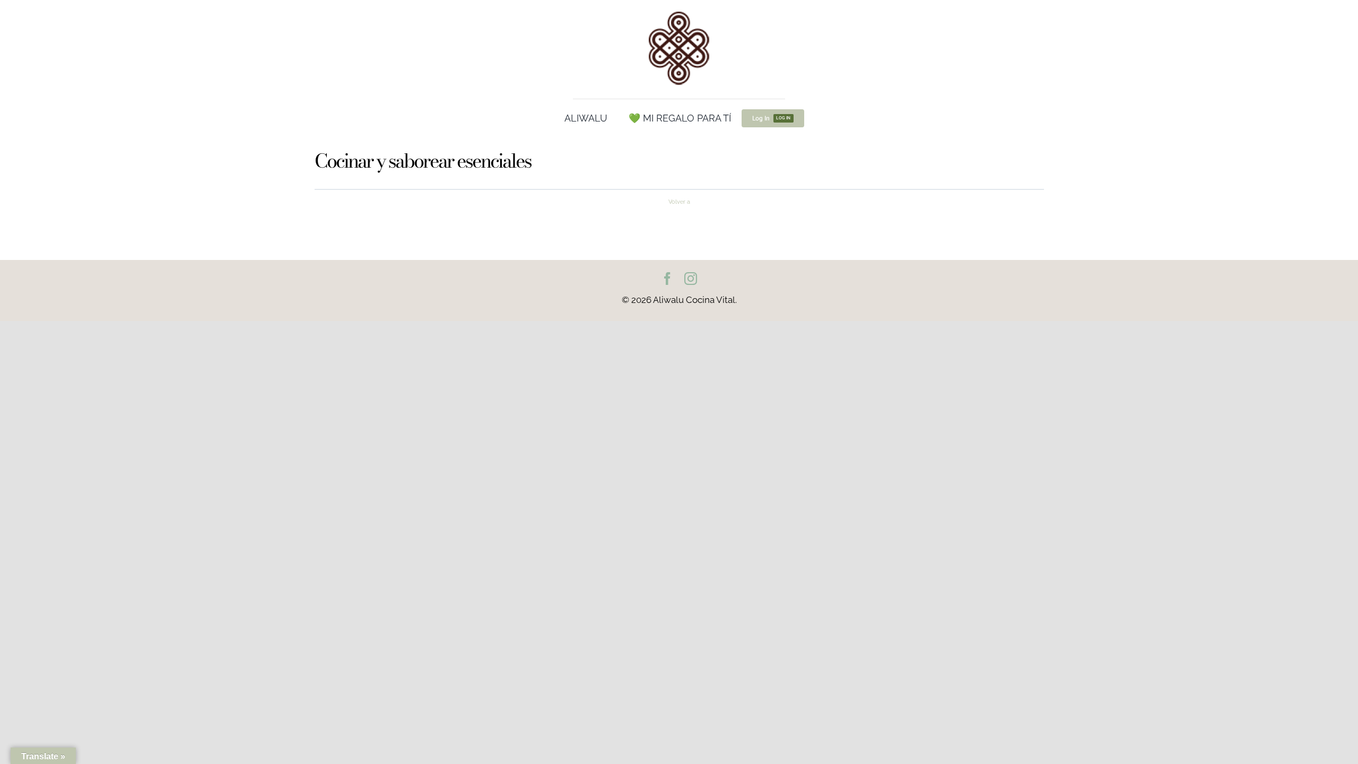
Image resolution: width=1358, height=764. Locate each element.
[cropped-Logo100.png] (679, 12)
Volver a (679, 201)
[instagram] (690, 278)
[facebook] (667, 278)
